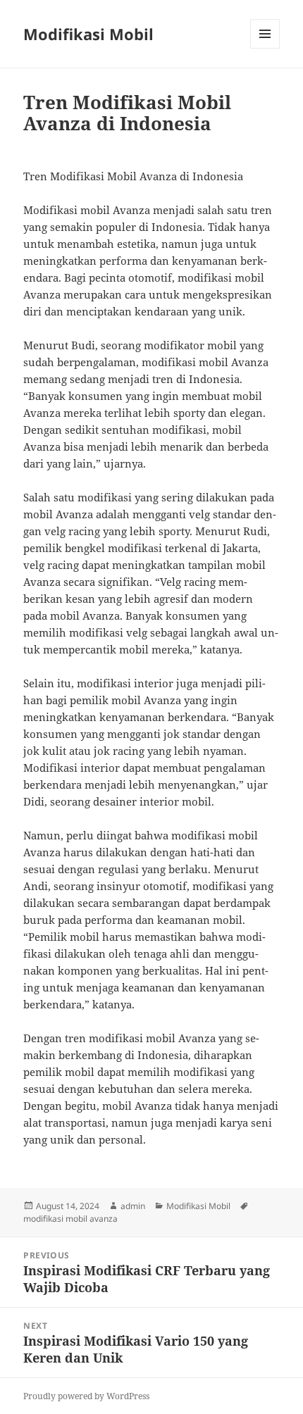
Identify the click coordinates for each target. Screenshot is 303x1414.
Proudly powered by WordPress (86, 1396)
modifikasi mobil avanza (70, 1219)
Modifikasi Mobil (88, 33)
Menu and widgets (265, 48)
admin (132, 1206)
